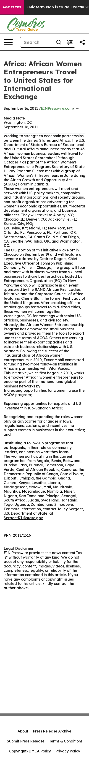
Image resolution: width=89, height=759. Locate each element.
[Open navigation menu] (8, 42)
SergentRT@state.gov (23, 518)
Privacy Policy (67, 751)
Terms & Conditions (65, 741)
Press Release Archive (52, 731)
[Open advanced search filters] (69, 42)
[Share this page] (82, 42)
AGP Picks (12, 7)
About (23, 731)
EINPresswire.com (57, 108)
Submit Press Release (25, 741)
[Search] (58, 42)
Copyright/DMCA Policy (30, 751)
